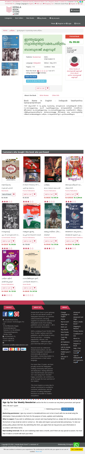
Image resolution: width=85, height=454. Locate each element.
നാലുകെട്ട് (6, 232)
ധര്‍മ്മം (47, 185)
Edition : (50, 63)
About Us (76, 338)
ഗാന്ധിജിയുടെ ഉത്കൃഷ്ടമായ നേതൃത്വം (39, 279)
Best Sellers (19, 18)
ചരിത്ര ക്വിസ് (7, 279)
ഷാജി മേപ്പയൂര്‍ (7, 282)
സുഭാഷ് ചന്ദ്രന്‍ (7, 188)
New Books (30, 18)
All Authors (8, 2)
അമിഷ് (46, 235)
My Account (55, 18)
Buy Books (42, 18)
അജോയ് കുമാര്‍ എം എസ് (75, 235)
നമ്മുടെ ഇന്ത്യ (28, 232)
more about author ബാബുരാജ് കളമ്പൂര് (74, 75)
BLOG (78, 24)
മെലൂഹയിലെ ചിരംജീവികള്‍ (55, 232)
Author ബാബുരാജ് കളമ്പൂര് (71, 50)
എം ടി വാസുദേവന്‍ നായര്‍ (11, 235)
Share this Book (30, 77)
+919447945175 (9, 4)
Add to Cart (41, 88)
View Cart (64, 324)
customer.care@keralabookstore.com (15, 345)
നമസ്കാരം (6, 185)
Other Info (55, 95)
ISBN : (49, 58)
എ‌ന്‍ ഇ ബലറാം (28, 188)
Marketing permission (53, 409)
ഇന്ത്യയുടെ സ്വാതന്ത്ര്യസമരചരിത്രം (42, 42)
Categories (8, 18)
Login (81, 4)
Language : (33, 63)
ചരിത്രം (12, 31)
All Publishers (17, 2)
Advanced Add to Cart (40, 2)
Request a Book (53, 2)
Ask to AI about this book (36, 81)
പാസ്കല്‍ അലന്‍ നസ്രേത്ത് (33, 282)
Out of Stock (6, 194)
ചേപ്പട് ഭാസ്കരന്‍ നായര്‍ (32, 235)
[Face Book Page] (5, 316)
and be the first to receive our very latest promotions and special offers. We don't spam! (41, 404)
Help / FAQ (77, 348)
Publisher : (33, 57)
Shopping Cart (48, 4)
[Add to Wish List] (47, 88)
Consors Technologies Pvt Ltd (12, 447)
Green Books (27, 284)
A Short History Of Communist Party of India (40, 185)
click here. (20, 425)
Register (73, 4)
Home (5, 31)
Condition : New (49, 67)
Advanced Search (27, 2)
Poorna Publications (29, 191)
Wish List (39, 4)
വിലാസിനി (69, 188)
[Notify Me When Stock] (13, 194)
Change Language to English (65, 315)
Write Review (44, 95)
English (31, 4)
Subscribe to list (67, 409)
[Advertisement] (42, 131)
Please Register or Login (61, 24)
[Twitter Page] (11, 316)
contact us (31, 422)
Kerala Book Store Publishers (74, 238)
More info (39, 451)
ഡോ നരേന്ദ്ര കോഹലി (52, 188)
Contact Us (63, 2)
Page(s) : (30, 67)
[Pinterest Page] (17, 316)
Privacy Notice (78, 331)
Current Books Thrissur (9, 238)
